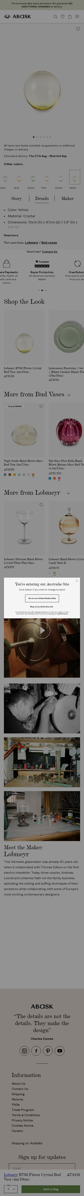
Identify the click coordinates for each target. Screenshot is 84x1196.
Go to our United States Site (42, 598)
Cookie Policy (62, 614)
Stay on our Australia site (41, 606)
